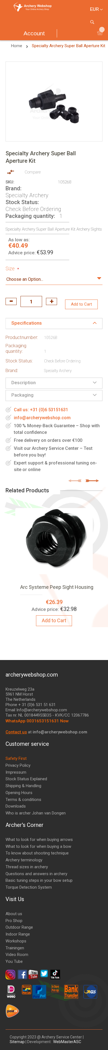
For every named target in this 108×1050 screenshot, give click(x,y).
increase (51, 301)
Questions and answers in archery (36, 873)
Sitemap (17, 1042)
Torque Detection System (29, 887)
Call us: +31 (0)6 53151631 (41, 409)
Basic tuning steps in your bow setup (39, 880)
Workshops (16, 941)
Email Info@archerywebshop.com (36, 709)
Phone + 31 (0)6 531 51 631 (31, 704)
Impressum (16, 772)
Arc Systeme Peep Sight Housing (56, 587)
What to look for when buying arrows (39, 839)
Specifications (26, 323)
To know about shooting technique (37, 853)
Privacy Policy (18, 765)
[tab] (54, 323)
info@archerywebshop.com (42, 417)
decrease (11, 301)
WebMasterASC (67, 1042)
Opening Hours (19, 792)
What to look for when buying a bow (38, 846)
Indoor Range (18, 934)
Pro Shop (14, 920)
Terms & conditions (23, 799)
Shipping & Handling (23, 785)
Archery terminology (24, 859)
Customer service (27, 744)
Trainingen (15, 947)
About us (14, 913)
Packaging (22, 395)
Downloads (16, 806)
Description (23, 382)
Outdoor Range (19, 927)
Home (17, 45)
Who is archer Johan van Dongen (36, 813)
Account (34, 33)
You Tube (14, 961)
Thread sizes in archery (27, 866)
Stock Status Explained (26, 778)
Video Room (17, 954)
